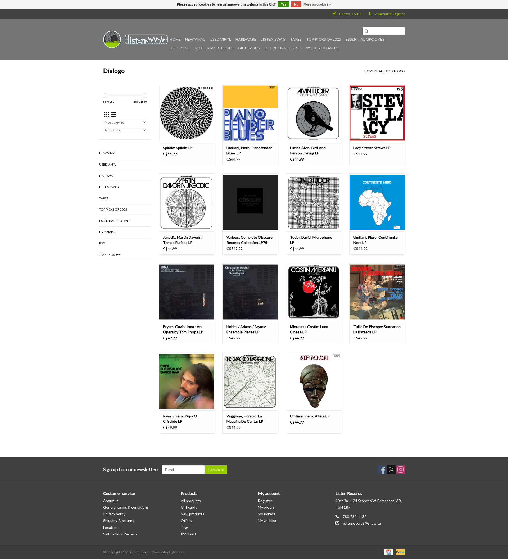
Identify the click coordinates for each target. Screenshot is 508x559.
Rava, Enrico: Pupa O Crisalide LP (180, 419)
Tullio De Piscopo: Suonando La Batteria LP (377, 329)
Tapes (296, 39)
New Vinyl (195, 39)
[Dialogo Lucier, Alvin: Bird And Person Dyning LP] (313, 113)
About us (111, 500)
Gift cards (249, 48)
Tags (185, 527)
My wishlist (267, 520)
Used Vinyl (220, 39)
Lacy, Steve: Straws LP (372, 148)
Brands (382, 71)
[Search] (366, 31)
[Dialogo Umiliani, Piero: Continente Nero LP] (377, 202)
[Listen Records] (135, 39)
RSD (198, 48)
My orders (266, 507)
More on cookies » (317, 4)
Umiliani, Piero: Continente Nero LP (375, 240)
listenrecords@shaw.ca (362, 523)
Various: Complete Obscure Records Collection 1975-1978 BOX (249, 240)
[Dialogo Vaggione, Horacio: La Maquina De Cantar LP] (250, 381)
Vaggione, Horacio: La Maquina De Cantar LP (244, 419)
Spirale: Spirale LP (177, 148)
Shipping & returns (118, 520)
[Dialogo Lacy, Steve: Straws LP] (377, 113)
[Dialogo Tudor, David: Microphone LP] (313, 202)
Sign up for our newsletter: (130, 469)
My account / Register (389, 14)
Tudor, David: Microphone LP (311, 240)
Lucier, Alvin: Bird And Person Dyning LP (308, 150)
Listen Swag (273, 39)
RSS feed (188, 534)
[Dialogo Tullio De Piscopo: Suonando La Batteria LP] (377, 292)
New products (192, 514)
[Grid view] (107, 114)
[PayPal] (399, 552)
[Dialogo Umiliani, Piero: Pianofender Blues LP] (250, 113)
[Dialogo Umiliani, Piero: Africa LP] (313, 381)
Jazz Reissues (220, 48)
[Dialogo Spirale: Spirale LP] (186, 113)
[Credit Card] (388, 552)
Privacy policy (114, 514)
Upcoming (180, 48)
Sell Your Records (283, 48)
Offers (186, 520)
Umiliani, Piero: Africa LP (310, 416)
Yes (283, 4)
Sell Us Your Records (120, 534)
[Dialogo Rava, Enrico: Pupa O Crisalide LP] (186, 381)
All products (191, 500)
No (296, 4)
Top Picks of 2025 (323, 39)
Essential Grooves (365, 39)
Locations (111, 527)
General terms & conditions (126, 507)
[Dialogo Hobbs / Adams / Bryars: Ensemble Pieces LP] (250, 292)
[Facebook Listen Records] (382, 469)
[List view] (113, 114)
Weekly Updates (322, 48)
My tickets (266, 514)
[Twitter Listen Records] (391, 469)
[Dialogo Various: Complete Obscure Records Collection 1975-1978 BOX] (250, 202)
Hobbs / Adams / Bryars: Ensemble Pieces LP (246, 329)
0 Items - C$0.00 (351, 14)
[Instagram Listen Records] (400, 469)
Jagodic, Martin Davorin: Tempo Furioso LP (182, 240)
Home (175, 39)
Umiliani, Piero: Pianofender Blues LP (249, 150)
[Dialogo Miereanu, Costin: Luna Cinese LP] (313, 292)
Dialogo (398, 71)
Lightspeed (177, 552)
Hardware (245, 39)
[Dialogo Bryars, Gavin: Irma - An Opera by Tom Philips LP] (186, 292)
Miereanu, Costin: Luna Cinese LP (309, 329)
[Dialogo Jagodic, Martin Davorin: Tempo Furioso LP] (186, 202)
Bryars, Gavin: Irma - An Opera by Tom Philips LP (183, 329)
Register (265, 500)
